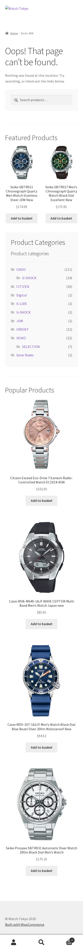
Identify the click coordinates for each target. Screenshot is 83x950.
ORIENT (22, 329)
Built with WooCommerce (24, 924)
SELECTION (31, 346)
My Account (14, 942)
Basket (64, 938)
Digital (21, 295)
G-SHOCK (29, 278)
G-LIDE (21, 303)
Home (14, 33)
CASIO (21, 269)
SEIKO (21, 338)
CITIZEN (22, 286)
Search (41, 942)
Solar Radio (25, 355)
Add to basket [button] (22, 218)
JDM (19, 321)
